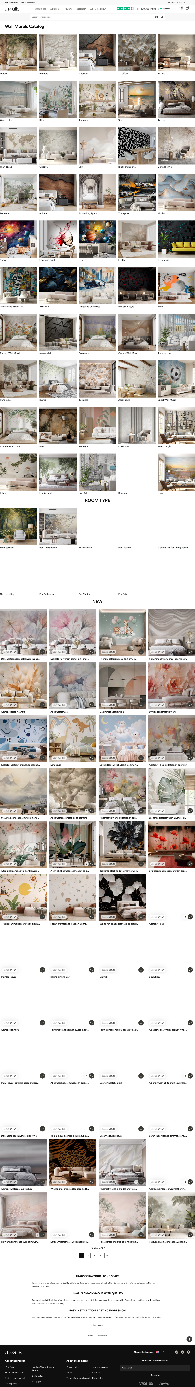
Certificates (37, 1376)
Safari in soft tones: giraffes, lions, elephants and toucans (168, 1135)
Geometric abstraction (112, 711)
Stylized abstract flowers (162, 711)
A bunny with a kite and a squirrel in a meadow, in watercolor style (168, 1082)
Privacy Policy (73, 1367)
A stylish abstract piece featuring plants (69, 870)
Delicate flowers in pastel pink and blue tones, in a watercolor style (69, 658)
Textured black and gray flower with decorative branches (119, 870)
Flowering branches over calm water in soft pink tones (20, 1241)
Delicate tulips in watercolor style (19, 1135)
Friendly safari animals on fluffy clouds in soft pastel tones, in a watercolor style (119, 658)
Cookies (96, 1372)
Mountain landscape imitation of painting (20, 817)
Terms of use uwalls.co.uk (78, 1378)
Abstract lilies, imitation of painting (168, 764)
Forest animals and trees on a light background (69, 923)
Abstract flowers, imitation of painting (119, 817)
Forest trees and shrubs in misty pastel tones (119, 1241)
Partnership (97, 1378)
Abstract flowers (59, 711)
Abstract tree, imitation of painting (68, 817)
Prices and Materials (14, 1372)
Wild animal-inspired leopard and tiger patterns (69, 1188)
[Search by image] (156, 17)
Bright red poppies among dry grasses (168, 870)
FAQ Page (9, 1367)
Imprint (69, 1372)
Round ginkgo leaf (60, 976)
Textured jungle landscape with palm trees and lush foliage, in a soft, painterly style (168, 1241)
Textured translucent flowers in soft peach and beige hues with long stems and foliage (69, 1029)
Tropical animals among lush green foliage (20, 923)
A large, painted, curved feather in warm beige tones (168, 1188)
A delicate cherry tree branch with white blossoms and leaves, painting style (168, 1029)
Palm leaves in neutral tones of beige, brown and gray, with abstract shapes (119, 1029)
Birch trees (154, 976)
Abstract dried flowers (13, 711)
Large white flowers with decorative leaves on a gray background (69, 1241)
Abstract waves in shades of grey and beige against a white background (119, 1188)
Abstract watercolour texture (16, 1188)
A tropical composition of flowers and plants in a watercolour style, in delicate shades (20, 870)
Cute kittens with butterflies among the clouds (119, 764)
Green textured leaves (111, 1135)
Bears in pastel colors (111, 1082)
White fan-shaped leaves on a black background (119, 923)
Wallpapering (11, 1383)
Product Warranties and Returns (43, 1369)
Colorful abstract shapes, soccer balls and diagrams (20, 764)
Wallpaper (36, 1381)
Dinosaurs (55, 764)
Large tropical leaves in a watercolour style (168, 817)
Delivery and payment (15, 1378)
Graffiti (104, 976)
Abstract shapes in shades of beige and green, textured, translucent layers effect (69, 1082)
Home (90, 1335)
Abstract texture (10, 1029)
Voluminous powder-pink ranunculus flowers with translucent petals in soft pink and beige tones (69, 1135)
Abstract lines (156, 923)
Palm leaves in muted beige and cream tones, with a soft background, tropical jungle (20, 1082)
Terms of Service (100, 1367)
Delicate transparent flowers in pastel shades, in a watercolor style (20, 658)
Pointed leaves (8, 976)
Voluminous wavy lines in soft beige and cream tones (168, 658)
